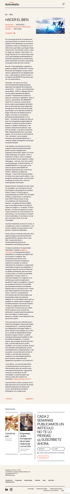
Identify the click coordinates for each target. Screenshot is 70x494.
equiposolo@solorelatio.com (22, 472)
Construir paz (10, 435)
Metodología (28, 480)
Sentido (8, 29)
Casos (63, 490)
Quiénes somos (9, 482)
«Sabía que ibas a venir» (21, 379)
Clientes (37, 480)
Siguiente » (30, 399)
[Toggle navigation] (63, 4)
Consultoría (8, 480)
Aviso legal (31, 488)
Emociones (17, 27)
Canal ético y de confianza (50, 490)
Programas (18, 480)
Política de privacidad (56, 488)
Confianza (9, 27)
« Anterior (8, 399)
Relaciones (26, 27)
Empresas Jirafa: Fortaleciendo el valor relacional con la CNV (26, 440)
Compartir (9, 33)
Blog (11, 14)
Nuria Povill (9, 25)
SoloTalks (51, 480)
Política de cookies (41, 488)
